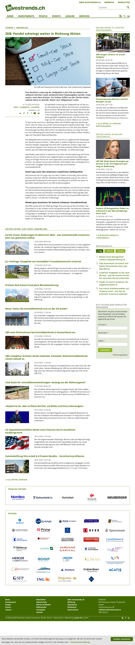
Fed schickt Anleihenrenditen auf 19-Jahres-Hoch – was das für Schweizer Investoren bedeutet (114, 291)
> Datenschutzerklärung (79, 642)
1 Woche (109, 251)
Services (84, 16)
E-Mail (101, 340)
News (10, 16)
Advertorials (41, 602)
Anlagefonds (24, 107)
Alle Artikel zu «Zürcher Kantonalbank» (108, 124)
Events (56, 16)
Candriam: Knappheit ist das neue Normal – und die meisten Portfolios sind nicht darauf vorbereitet (114, 275)
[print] (38, 114)
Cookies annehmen (121, 639)
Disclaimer (72, 607)
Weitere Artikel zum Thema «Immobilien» (26, 229)
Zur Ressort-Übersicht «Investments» (107, 236)
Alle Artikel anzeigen (17, 480)
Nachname (103, 332)
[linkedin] (19, 114)
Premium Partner (17, 489)
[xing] (23, 114)
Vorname (102, 324)
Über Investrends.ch (90, 2)
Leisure (69, 16)
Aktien (16, 107)
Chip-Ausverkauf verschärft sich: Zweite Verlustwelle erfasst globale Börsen (114, 266)
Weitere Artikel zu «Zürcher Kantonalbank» (110, 28)
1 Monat (120, 251)
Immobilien (22, 27)
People (43, 16)
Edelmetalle (41, 607)
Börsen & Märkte (43, 604)
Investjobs (40, 610)
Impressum (72, 604)
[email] (34, 114)
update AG (78, 618)
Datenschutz (73, 610)
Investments (26, 16)
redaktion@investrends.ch (110, 610)
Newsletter (124, 2)
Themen (9, 27)
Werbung (109, 2)
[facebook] (26, 114)
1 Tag (100, 251)
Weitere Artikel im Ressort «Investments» (109, 135)
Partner (12, 513)
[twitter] (30, 114)
